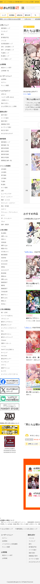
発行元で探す (5, 130)
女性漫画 (3, 169)
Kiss (2, 331)
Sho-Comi (4, 355)
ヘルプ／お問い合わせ (7, 97)
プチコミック (5, 318)
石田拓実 (3, 242)
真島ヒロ (3, 301)
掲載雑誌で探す (5, 124)
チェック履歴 (5, 85)
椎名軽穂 (3, 273)
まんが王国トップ (7, 529)
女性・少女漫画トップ (7, 46)
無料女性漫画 (5, 148)
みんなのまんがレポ (7, 133)
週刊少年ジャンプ (6, 325)
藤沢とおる (4, 298)
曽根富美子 (4, 282)
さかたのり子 (5, 270)
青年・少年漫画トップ (7, 50)
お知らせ (3, 94)
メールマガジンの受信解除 (9, 544)
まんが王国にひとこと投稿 (8, 106)
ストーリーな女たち (7, 315)
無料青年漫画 (5, 154)
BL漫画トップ (5, 56)
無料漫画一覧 (5, 145)
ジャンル (3, 40)
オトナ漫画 (4, 187)
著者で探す (4, 121)
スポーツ (3, 209)
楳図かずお (4, 248)
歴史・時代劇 (5, 206)
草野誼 (3, 267)
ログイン (3, 82)
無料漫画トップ (5, 28)
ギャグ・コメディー (7, 197)
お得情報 (4, 558)
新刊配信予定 (5, 37)
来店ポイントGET (6, 67)
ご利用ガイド (5, 100)
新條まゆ (3, 276)
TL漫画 (3, 181)
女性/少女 (19, 15)
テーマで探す (5, 118)
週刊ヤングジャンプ (7, 337)
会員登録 (3, 79)
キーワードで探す (6, 127)
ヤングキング (5, 362)
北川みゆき (4, 264)
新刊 (2, 34)
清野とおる (4, 279)
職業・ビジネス (5, 200)
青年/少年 (27, 15)
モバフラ (3, 371)
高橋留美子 (4, 288)
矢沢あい (3, 304)
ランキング (4, 31)
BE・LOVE (4, 312)
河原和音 (3, 258)
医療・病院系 (5, 224)
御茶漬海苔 (4, 254)
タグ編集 (28, 94)
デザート (3, 365)
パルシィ (28, 327)
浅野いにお (4, 236)
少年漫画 (3, 178)
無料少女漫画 (5, 151)
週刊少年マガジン (6, 334)
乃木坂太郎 (4, 291)
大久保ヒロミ (5, 251)
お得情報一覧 (5, 70)
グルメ (3, 221)
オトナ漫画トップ (6, 59)
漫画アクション (5, 368)
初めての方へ (5, 103)
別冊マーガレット (6, 343)
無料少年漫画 (5, 157)
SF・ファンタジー (6, 218)
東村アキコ (4, 294)
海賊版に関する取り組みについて (9, 423)
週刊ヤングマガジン (7, 322)
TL (35, 15)
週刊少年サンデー (6, 358)
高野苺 (3, 285)
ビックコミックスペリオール (9, 374)
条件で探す (4, 115)
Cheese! (3, 340)
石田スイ (3, 239)
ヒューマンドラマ (6, 193)
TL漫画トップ (5, 53)
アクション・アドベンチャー (9, 212)
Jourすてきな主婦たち (7, 349)
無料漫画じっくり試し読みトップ (26, 529)
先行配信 (11, 15)
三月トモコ (28, 252)
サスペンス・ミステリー (8, 203)
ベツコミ (3, 346)
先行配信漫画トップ (7, 43)
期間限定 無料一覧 (6, 160)
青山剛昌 (3, 233)
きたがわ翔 (4, 261)
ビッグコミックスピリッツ (8, 328)
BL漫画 (3, 184)
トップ (4, 15)
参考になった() (33, 444)
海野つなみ (4, 245)
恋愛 (2, 190)
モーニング (4, 352)
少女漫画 (3, 172)
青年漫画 (3, 175)
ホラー (3, 215)
